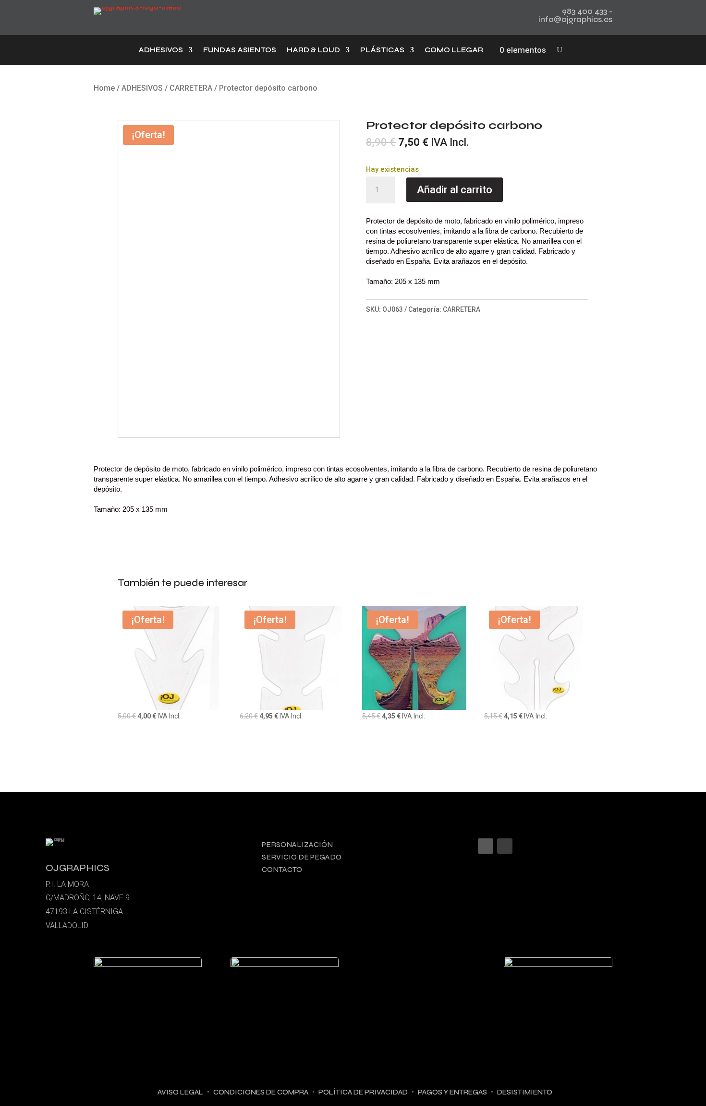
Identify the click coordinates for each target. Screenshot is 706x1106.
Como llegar (454, 50)
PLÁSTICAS (382, 50)
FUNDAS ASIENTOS (239, 50)
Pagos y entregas (452, 1092)
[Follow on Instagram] (485, 846)
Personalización (297, 844)
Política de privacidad (363, 1092)
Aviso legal (180, 1092)
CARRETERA (191, 88)
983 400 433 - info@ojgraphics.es (575, 15)
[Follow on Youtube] (504, 846)
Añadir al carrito (454, 190)
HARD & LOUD (313, 50)
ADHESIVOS (142, 88)
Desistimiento (524, 1092)
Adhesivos (160, 50)
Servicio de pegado (301, 856)
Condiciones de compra (260, 1092)
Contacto (282, 869)
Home (104, 88)
